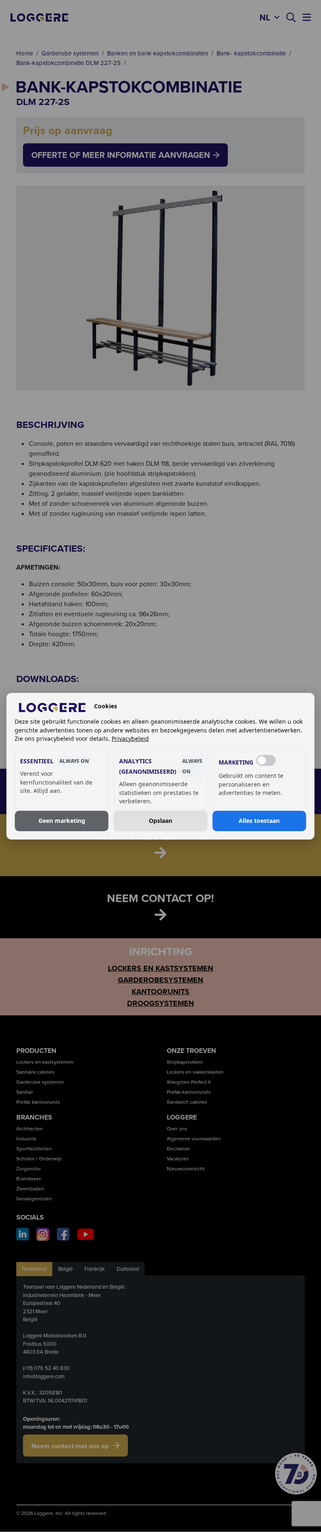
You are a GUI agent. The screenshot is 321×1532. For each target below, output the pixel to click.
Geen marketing (61, 821)
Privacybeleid (130, 738)
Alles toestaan (259, 821)
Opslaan (160, 821)
